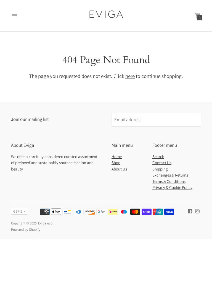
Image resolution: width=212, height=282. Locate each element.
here (130, 76)
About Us (119, 169)
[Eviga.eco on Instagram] (197, 211)
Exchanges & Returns (170, 175)
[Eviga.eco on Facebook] (190, 211)
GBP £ (17, 211)
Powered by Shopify (25, 229)
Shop (116, 162)
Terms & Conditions (169, 181)
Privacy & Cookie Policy (172, 187)
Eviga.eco (45, 223)
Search (158, 156)
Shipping (160, 169)
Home (117, 156)
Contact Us (161, 162)
